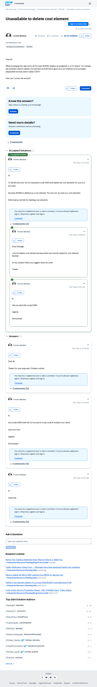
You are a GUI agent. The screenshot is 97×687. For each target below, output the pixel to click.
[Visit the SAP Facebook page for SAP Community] (42, 677)
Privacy (12, 683)
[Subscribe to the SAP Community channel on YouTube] (51, 677)
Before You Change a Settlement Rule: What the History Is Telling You (34, 560)
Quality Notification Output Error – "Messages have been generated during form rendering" (43, 567)
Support (67, 683)
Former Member (19, 36)
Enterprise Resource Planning (47, 9)
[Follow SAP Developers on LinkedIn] (55, 677)
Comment (85, 88)
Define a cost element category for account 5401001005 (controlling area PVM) (39, 583)
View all (9, 664)
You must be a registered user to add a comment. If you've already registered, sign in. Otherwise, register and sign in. (46, 212)
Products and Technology (26, 9)
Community (19, 3)
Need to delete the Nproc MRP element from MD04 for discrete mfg (34, 575)
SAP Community (11, 9)
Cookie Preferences (80, 683)
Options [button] (90, 24)
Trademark (57, 683)
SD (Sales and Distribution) (15, 47)
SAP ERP (29, 47)
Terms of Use (22, 683)
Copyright (32, 683)
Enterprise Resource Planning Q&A (22, 570)
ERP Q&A (61, 9)
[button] (81, 36)
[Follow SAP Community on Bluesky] (46, 677)
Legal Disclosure (44, 683)
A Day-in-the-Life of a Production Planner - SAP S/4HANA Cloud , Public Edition (39, 590)
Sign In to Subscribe (78, 24)
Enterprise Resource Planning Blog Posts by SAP (27, 562)
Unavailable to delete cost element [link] (78, 9)
